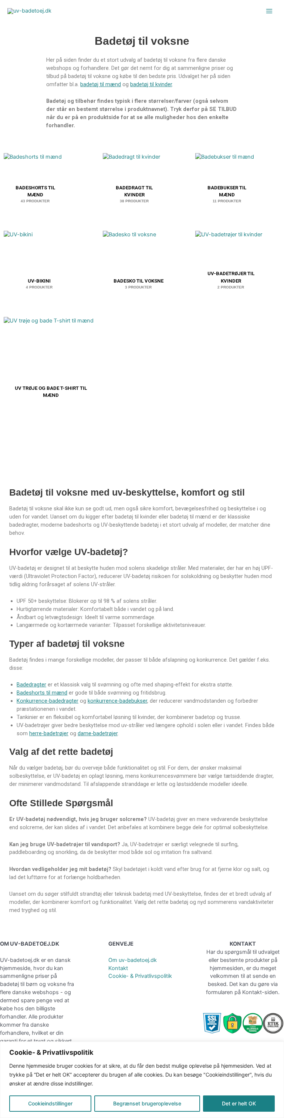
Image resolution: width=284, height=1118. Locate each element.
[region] (142, 1079)
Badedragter (31, 684)
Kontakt (118, 968)
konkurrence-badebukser (117, 701)
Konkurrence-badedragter (47, 701)
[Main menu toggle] (269, 11)
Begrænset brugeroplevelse (147, 1103)
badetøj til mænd (100, 84)
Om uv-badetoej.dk (132, 960)
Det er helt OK (239, 1103)
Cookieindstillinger (50, 1103)
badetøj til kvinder (151, 84)
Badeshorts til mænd (42, 692)
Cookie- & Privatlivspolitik (140, 976)
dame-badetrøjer (98, 733)
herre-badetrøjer (48, 733)
